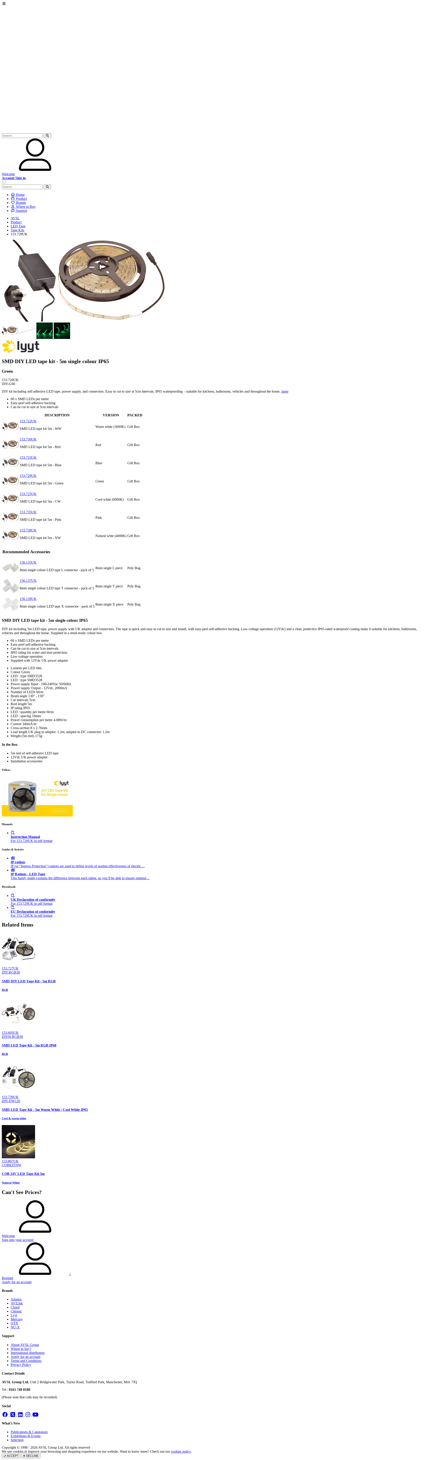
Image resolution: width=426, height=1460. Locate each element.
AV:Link (17, 1303)
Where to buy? (21, 1349)
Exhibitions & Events (26, 1436)
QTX (14, 1323)
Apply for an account (25, 1357)
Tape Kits (17, 230)
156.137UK (28, 580)
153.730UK (28, 439)
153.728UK (28, 530)
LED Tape (18, 226)
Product (16, 222)
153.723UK (28, 457)
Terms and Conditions (26, 1361)
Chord (15, 1307)
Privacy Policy (21, 1365)
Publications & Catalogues (29, 1432)
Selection (17, 1440)
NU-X (15, 1327)
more (284, 391)
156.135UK (28, 562)
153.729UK (28, 476)
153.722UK (28, 421)
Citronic (16, 1311)
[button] (47, 135)
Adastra (16, 1299)
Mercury (17, 1319)
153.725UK (28, 494)
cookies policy (181, 1451)
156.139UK (28, 599)
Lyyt (14, 1315)
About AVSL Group (25, 1345)
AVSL (15, 218)
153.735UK (28, 512)
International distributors (28, 1353)
